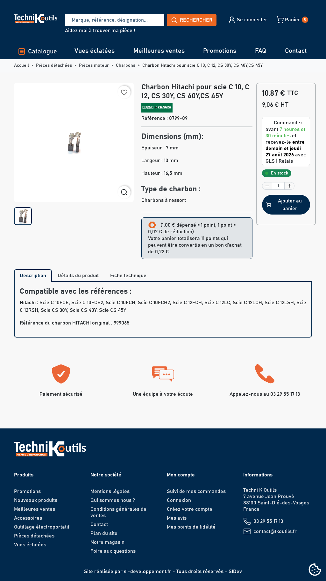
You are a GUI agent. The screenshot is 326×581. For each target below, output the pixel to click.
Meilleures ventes (159, 51)
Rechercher (196, 20)
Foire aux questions (113, 551)
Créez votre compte (189, 509)
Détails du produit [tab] (78, 275)
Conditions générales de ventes (118, 512)
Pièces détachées (34, 535)
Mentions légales (110, 491)
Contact (296, 51)
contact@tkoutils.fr (275, 531)
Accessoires (28, 518)
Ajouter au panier (290, 204)
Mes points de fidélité (191, 527)
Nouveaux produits (35, 500)
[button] (247, 19)
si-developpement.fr (147, 571)
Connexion (179, 500)
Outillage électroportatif (41, 527)
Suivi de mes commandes (196, 491)
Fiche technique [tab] (128, 275)
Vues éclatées (94, 51)
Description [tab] (33, 275)
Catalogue (42, 51)
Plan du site (103, 533)
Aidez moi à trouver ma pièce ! (100, 30)
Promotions (219, 51)
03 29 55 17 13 (268, 521)
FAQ (260, 51)
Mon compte (181, 474)
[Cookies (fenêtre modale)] (315, 570)
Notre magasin (107, 542)
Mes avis (177, 518)
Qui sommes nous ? (112, 500)
